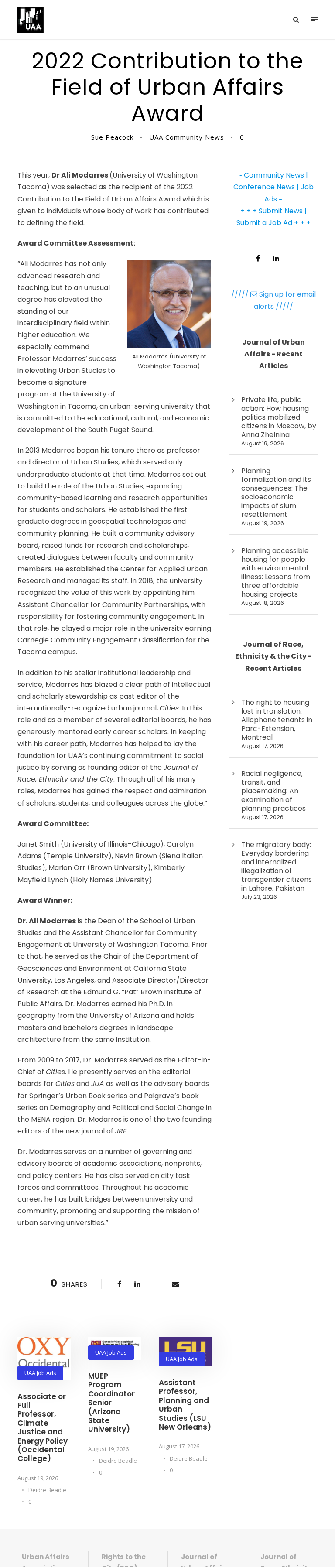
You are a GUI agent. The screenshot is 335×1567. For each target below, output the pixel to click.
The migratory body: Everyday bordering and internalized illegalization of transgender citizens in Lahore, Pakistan (276, 866)
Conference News (264, 187)
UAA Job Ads (40, 1373)
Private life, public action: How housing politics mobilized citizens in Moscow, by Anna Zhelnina (278, 417)
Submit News (281, 211)
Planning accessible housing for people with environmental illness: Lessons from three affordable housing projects (275, 572)
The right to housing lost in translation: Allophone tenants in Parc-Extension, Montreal (276, 719)
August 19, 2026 (37, 1478)
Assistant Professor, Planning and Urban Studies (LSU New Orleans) (185, 1404)
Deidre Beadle (47, 1490)
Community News (274, 175)
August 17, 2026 (179, 1446)
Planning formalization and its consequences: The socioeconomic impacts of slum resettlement (276, 492)
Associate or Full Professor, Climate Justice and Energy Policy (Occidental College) (42, 1427)
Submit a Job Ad (264, 223)
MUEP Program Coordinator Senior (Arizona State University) (111, 1402)
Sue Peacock (112, 137)
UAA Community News (186, 137)
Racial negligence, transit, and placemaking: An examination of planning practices (273, 790)
